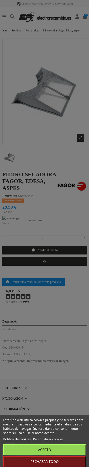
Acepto (44, 449)
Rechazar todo (44, 461)
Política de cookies (17, 439)
